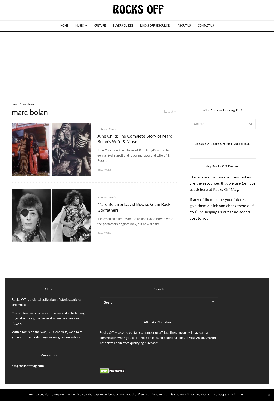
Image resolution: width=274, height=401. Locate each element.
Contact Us (206, 25)
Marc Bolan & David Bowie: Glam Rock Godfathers (133, 207)
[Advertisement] (137, 64)
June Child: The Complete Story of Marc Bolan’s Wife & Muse (134, 139)
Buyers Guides (123, 25)
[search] (250, 124)
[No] (269, 395)
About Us (184, 25)
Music (79, 25)
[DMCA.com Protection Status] (112, 372)
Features (102, 129)
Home (64, 25)
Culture (100, 25)
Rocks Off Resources (155, 25)
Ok (242, 395)
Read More (104, 170)
